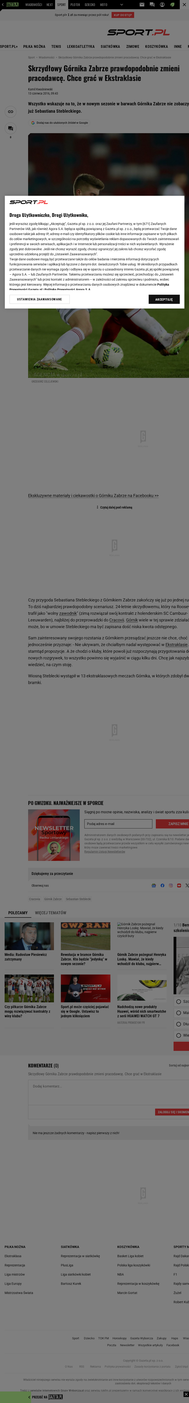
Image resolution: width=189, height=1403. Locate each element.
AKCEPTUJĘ (164, 299)
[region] (94, 252)
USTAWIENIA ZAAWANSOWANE (39, 299)
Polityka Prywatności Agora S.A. (67, 289)
